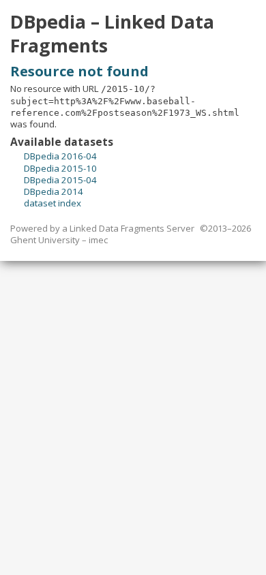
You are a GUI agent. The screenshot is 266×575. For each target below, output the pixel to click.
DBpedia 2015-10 (60, 168)
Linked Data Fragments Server (132, 228)
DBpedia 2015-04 (60, 180)
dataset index (52, 203)
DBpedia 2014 (53, 191)
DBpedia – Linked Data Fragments (112, 34)
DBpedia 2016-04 (60, 156)
